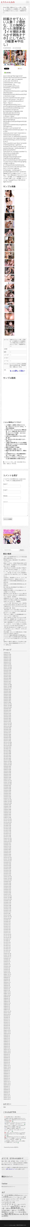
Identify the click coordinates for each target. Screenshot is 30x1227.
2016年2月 (6, 854)
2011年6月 (6, 944)
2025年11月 (6, 667)
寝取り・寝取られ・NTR (18, 366)
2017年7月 (6, 827)
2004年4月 (6, 1076)
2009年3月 (6, 987)
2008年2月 (6, 1008)
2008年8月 (6, 998)
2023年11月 (6, 705)
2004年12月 (6, 1065)
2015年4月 (6, 870)
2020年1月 (6, 779)
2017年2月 (6, 835)
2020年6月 (6, 771)
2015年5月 (6, 868)
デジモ (22, 1199)
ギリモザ (11, 1199)
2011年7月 (6, 942)
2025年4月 (6, 678)
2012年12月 (6, 915)
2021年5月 (6, 753)
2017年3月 (6, 833)
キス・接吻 (23, 1197)
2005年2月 (6, 1062)
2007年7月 (6, 1019)
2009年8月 (6, 979)
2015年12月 (6, 857)
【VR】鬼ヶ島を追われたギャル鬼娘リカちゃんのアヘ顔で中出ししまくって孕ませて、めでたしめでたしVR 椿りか (15, 628)
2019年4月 (6, 793)
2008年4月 (6, 1004)
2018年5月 (6, 811)
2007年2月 (6, 1027)
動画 (8, 7)
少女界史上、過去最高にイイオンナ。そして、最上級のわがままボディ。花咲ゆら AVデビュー (15, 578)
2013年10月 (6, 899)
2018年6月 (6, 809)
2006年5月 (6, 1041)
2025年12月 (6, 665)
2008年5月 (6, 1003)
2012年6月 (6, 924)
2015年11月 (6, 859)
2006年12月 (6, 1030)
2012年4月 (6, 928)
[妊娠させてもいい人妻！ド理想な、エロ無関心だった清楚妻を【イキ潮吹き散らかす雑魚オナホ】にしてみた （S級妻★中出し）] (15, 58)
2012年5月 (6, 926)
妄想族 (24, 363)
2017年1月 (6, 836)
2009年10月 (6, 976)
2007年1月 (6, 1028)
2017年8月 (6, 825)
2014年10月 (6, 880)
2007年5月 (6, 1022)
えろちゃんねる (8, 2)
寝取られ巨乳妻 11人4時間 (12, 447)
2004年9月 (6, 1070)
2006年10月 (6, 1033)
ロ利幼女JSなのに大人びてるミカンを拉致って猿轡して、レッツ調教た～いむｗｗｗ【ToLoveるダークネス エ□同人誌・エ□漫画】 (15, 1138)
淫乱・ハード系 (15, 1212)
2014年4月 (6, 889)
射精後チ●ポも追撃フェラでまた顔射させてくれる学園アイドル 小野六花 (15, 591)
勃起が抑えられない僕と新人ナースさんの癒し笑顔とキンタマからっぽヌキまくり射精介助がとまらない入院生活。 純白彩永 (15, 595)
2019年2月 (6, 796)
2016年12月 (6, 838)
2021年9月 (6, 747)
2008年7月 (6, 1000)
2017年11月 (6, 820)
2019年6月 (6, 790)
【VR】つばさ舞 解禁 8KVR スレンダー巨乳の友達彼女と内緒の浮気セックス (15, 557)
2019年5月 (6, 792)
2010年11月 (6, 955)
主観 (22, 1206)
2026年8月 (6, 652)
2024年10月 (6, 688)
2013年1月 (6, 913)
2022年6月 (6, 732)
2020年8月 (6, 768)
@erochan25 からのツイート (8, 1186)
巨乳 (16, 365)
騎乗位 (6, 1216)
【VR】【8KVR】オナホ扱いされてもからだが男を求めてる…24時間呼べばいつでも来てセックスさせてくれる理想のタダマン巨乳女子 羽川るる (15, 619)
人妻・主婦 (20, 365)
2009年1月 (6, 990)
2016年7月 (6, 846)
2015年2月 (6, 873)
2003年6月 (6, 1089)
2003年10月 (6, 1084)
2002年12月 (6, 1096)
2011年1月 (6, 952)
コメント (5, 501)
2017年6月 (6, 828)
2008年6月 (6, 1001)
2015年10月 (6, 860)
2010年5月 (6, 964)
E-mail (4, 490)
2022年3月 (6, 737)
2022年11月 (6, 724)
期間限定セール (6, 1212)
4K (7, 1195)
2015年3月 (6, 872)
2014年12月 (6, 876)
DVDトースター (24, 1195)
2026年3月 (6, 660)
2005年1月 (6, 1064)
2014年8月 (6, 883)
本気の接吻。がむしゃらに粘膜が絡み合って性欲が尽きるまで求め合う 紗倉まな (15, 632)
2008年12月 (6, 992)
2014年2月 (6, 892)
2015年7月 (6, 865)
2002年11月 (6, 1097)
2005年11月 (6, 1051)
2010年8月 (6, 960)
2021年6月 (6, 752)
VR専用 (5, 1197)
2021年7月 (6, 750)
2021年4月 (6, 755)
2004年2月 (6, 1080)
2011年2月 (6, 950)
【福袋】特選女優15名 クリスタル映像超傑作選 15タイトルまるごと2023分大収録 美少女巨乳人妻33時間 (16, 444)
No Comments (16, 48)
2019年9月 (6, 785)
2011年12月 (6, 934)
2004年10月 (6, 1068)
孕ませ (12, 365)
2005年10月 (6, 1052)
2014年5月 (6, 888)
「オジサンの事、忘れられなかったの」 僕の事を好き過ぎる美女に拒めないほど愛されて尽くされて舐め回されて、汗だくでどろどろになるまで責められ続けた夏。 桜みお (15, 605)
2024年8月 (6, 691)
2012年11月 (6, 916)
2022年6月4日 (7, 48)
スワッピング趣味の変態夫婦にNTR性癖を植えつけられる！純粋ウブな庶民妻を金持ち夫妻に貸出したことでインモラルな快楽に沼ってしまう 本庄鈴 (15, 637)
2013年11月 (6, 897)
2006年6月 (6, 1040)
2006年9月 (6, 1035)
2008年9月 (6, 996)
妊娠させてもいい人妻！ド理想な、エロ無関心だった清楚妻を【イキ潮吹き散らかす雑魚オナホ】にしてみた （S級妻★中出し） (18, 343)
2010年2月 (6, 969)
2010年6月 (6, 963)
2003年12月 (6, 1081)
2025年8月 (6, 672)
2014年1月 (6, 894)
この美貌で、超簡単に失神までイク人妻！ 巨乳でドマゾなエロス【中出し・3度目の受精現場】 (16, 426)
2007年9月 (6, 1016)
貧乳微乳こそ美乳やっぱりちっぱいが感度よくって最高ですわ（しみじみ (14, 1141)
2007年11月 (6, 1012)
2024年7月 (6, 692)
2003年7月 (6, 1088)
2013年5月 (6, 907)
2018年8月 (6, 806)
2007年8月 (6, 1017)
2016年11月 (6, 840)
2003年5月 (6, 1091)
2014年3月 (6, 891)
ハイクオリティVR (8, 1202)
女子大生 (22, 1208)
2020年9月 (6, 766)
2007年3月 (6, 1025)
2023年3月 (6, 718)
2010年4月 (6, 966)
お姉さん (11, 1197)
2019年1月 (6, 798)
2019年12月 (6, 780)
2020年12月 (6, 761)
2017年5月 (6, 830)
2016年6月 (6, 848)
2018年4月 (6, 812)
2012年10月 (6, 918)
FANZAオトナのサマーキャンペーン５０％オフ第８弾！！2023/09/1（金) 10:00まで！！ (15, 1123)
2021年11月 (6, 744)
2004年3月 (6, 1078)
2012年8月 (6, 921)
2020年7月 (6, 769)
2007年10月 (6, 1014)
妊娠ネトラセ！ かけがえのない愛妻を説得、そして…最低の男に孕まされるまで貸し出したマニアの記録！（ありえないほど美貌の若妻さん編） (16, 432)
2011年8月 (6, 940)
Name (4, 484)
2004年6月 (6, 1073)
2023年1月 (6, 721)
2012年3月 (6, 929)
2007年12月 (6, 1011)
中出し (19, 363)
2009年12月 (6, 972)
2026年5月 (6, 657)
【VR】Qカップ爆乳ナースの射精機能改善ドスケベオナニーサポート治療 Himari (15, 615)
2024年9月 (6, 689)
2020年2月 (6, 777)
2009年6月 (6, 982)
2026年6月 (6, 656)
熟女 (3, 1214)
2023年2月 (6, 720)
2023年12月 (6, 704)
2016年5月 (6, 849)
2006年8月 (6, 1036)
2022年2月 (6, 739)
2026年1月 (6, 664)
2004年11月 (6, 1067)
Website (5, 496)
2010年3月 (6, 968)
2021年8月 (6, 748)
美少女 (25, 1214)
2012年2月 (6, 931)
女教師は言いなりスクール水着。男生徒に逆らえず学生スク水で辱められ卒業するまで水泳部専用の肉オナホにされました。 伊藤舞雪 (15, 600)
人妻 (24, 1206)
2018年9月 (6, 804)
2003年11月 (6, 1083)
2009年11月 (6, 974)
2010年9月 (6, 958)
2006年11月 (6, 1032)
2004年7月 (6, 1072)
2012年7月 (6, 923)
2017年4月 (6, 832)
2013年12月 (6, 896)
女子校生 (4, 1210)
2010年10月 (6, 956)
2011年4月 (6, 947)
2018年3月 (6, 814)
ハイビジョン (13, 363)
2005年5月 (6, 1059)
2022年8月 (6, 729)
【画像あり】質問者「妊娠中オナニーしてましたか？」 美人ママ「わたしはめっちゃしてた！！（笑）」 (14, 1130)
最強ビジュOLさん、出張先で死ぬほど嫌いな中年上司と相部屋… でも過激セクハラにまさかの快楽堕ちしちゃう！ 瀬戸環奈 (15, 564)
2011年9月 (6, 939)
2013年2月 (6, 912)
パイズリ (23, 1204)
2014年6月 (6, 886)
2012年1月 (6, 932)
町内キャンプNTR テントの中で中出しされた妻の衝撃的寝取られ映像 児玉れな (16, 457)
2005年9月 (6, 1054)
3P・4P (4, 1195)
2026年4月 (6, 659)
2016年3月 (6, 852)
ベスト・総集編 (10, 1206)
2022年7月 (6, 731)
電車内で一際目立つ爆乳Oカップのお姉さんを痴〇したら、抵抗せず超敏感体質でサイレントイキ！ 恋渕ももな (15, 643)
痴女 (15, 1214)
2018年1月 (6, 817)
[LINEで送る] (7, 72)
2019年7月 (6, 788)
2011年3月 (6, 948)
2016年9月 (6, 843)
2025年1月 (6, 683)
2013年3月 (6, 910)
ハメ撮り (18, 1204)
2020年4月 (6, 774)
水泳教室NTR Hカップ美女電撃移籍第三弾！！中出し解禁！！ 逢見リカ (16, 454)
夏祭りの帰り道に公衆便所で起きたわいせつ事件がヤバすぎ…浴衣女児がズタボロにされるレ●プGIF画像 (15, 1120)
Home (4, 7)
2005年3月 (6, 1060)
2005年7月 (6, 1056)
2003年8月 (6, 1086)
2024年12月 (6, 684)
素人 (18, 1214)
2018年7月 (6, 808)
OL (2, 1197)
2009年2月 (6, 988)
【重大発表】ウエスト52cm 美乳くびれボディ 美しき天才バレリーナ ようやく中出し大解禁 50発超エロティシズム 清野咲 (15, 611)
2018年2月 (6, 816)
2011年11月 (6, 936)
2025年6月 (6, 675)
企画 (10, 1208)
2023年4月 (6, 716)
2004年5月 (6, 1075)
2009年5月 (6, 984)
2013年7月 (6, 904)
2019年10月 (6, 784)
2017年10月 (6, 822)
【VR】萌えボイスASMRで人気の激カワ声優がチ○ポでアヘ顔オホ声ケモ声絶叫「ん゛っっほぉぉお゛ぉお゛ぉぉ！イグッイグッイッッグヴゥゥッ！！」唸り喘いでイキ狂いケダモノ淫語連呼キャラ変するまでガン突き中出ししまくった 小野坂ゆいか (15, 572)
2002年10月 (6, 1099)
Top (28, 1225)
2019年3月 (6, 795)
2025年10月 (6, 668)
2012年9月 (6, 920)
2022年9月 (6, 728)
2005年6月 (6, 1057)
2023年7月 (6, 712)
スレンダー (16, 1199)
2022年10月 (6, 726)
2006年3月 (6, 1044)
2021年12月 (6, 742)
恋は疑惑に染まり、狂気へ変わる (13, 1116)
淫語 (21, 1212)
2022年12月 (6, 723)
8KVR (19, 1195)
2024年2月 (6, 700)
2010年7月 (6, 961)
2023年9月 (6, 708)
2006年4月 (6, 1043)
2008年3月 (6, 1006)
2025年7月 (6, 673)
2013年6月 (6, 905)
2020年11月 (6, 763)
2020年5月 (6, 772)
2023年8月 (6, 710)
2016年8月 (6, 844)
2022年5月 (6, 734)
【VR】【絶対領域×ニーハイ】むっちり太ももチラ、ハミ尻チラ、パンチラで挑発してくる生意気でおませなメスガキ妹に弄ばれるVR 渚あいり (15, 624)
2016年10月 (6, 841)
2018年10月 (6, 803)
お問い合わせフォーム (11, 1169)
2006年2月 (6, 1046)
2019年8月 (6, 787)
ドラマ (17, 1200)
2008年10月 (6, 995)
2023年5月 (6, 715)
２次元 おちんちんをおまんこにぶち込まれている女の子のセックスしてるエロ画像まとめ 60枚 (15, 1134)
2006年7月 (6, 1038)
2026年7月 (6, 654)
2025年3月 (6, 680)
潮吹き (24, 1212)
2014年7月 (6, 884)
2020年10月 (6, 764)
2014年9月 (6, 881)
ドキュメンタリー (12, 1200)
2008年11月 (6, 993)
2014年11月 (6, 878)
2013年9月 (6, 900)
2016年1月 (6, 856)
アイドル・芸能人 (16, 1197)
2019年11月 (6, 782)
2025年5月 (6, 676)
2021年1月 (6, 760)
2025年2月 (6, 681)
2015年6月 (6, 867)
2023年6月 (6, 713)
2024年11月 (6, 686)
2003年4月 (6, 1092)
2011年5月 (6, 945)
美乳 (21, 1214)
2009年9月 (6, 977)
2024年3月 (6, 699)
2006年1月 (6, 1048)
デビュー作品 (5, 1200)
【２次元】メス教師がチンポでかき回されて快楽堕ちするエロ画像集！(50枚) (14, 1126)
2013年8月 (6, 902)
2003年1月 (6, 1094)
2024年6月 (6, 694)
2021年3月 (6, 756)
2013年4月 (6, 908)
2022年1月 (6, 740)
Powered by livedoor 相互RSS (11, 1147)
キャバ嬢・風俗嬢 (5, 1199)
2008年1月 (6, 1009)
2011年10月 (6, 937)
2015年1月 (6, 875)
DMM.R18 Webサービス (21, 1225)
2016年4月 (6, 851)
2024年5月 (6, 696)
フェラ (4, 1206)
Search (22, 550)
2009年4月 (6, 985)
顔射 (3, 1216)
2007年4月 (6, 1024)
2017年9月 (6, 824)
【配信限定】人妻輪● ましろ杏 (13, 449)
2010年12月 (6, 953)
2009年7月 (6, 980)
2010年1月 (6, 971)
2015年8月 (6, 864)
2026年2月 (6, 662)
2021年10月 (6, 745)
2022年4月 (6, 736)
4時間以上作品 (13, 1195)
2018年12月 (6, 800)
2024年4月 (6, 697)
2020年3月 (6, 776)
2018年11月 (6, 801)
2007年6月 (6, 1020)
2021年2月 (6, 758)
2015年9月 (6, 862)
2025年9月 (6, 670)
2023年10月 (6, 707)
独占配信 (9, 1214)
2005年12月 (6, 1049)
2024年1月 (6, 702)
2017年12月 (6, 819)
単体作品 (15, 1208)
